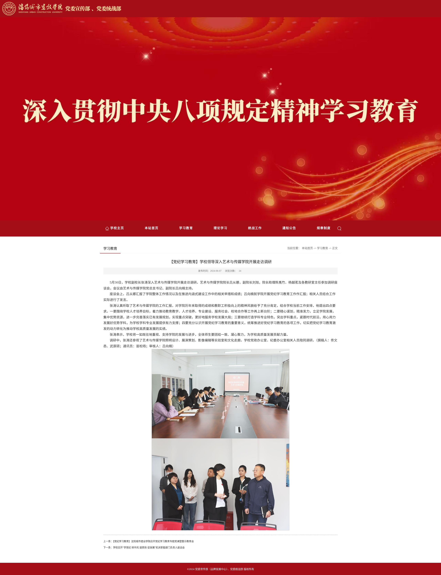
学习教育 (186, 228)
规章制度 (324, 228)
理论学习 (220, 228)
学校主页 (117, 228)
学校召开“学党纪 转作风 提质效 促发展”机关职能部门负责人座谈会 (149, 547)
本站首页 (151, 228)
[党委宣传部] (221, 9)
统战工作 (255, 228)
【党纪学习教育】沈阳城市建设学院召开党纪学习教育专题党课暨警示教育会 (153, 541)
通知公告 (289, 228)
